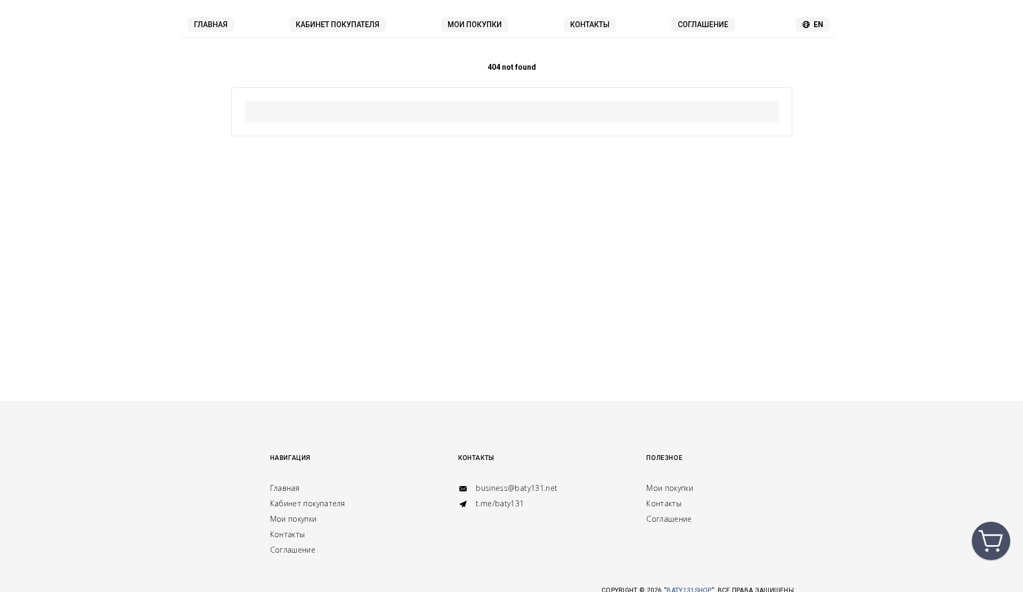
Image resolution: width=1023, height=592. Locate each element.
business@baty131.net (515, 488)
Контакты (590, 24)
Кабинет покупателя (337, 24)
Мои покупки (475, 24)
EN (818, 24)
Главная (211, 24)
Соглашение (703, 24)
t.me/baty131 (499, 503)
